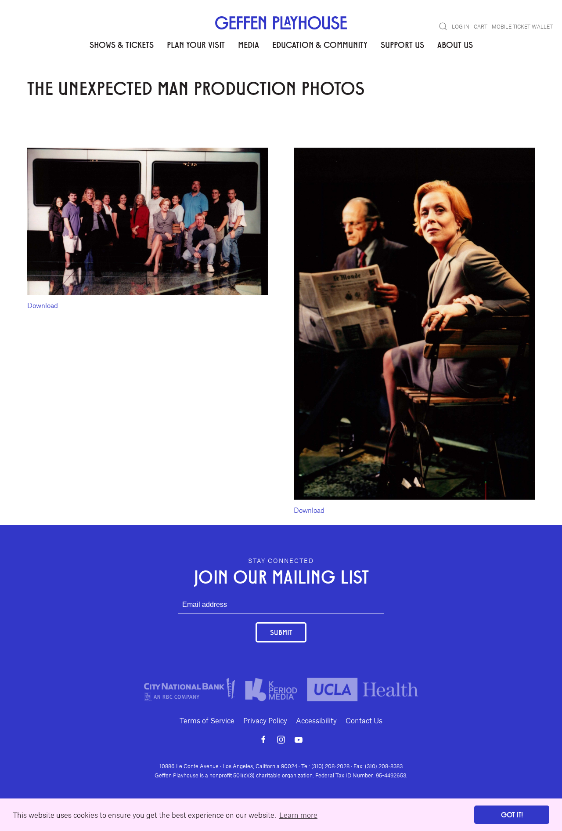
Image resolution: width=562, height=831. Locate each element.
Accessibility (316, 720)
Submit (281, 632)
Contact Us (364, 720)
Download (42, 305)
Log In (460, 26)
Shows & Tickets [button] (122, 44)
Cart (480, 26)
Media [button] (248, 44)
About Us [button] (455, 44)
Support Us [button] (402, 44)
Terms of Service (207, 720)
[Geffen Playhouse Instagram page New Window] (281, 739)
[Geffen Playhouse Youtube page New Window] (298, 739)
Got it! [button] (512, 814)
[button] (443, 26)
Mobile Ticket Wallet (522, 26)
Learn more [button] (298, 814)
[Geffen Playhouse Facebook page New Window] (263, 739)
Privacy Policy (265, 720)
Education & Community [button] (319, 44)
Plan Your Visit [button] (196, 44)
